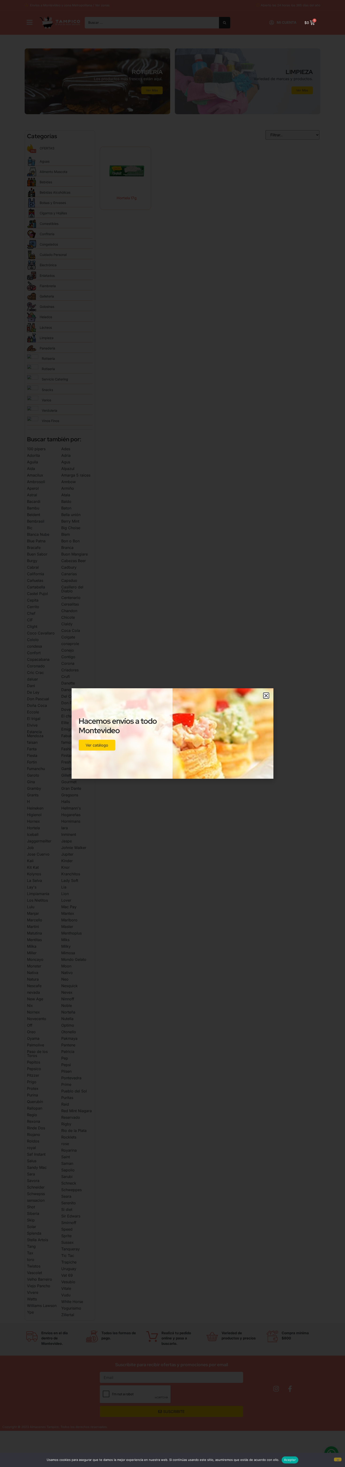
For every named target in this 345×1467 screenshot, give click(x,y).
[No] (337, 1459)
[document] (172, 733)
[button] (266, 695)
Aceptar (290, 1460)
